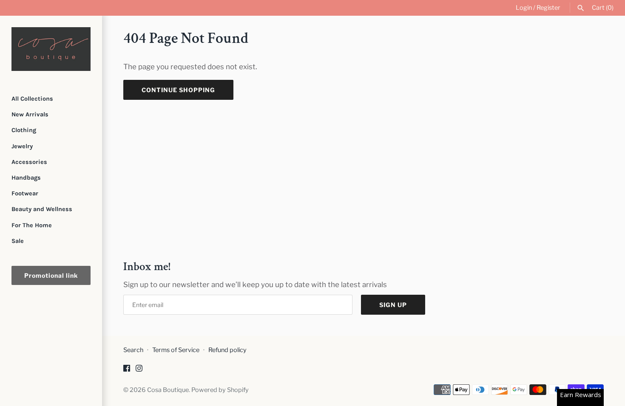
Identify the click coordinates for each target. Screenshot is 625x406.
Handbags (26, 177)
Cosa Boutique (168, 390)
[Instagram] (139, 370)
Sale (17, 241)
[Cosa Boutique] (51, 49)
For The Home (31, 225)
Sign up (393, 304)
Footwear (24, 193)
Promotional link (51, 275)
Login (524, 7)
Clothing (23, 130)
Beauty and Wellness (41, 209)
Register (548, 7)
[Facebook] (126, 370)
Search (133, 350)
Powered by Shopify (220, 390)
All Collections (32, 98)
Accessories (29, 162)
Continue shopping (178, 89)
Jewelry (22, 146)
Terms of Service (175, 350)
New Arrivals (29, 114)
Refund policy (227, 350)
